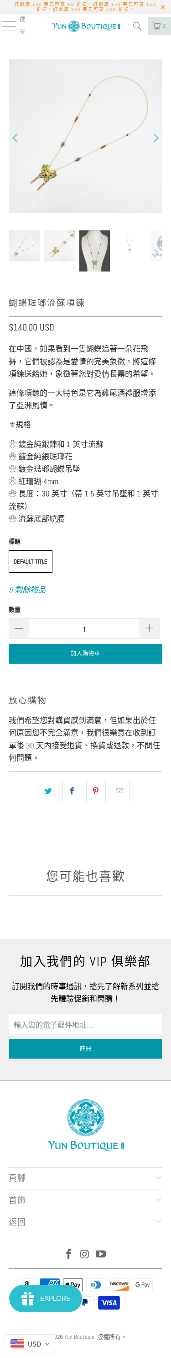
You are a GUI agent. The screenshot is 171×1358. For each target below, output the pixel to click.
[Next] (155, 138)
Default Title (30, 561)
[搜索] (137, 26)
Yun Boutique (79, 1337)
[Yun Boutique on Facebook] (69, 1254)
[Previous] (15, 138)
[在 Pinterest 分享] (96, 791)
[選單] (4, 26)
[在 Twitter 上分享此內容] (48, 791)
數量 (15, 609)
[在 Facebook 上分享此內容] (72, 791)
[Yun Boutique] (86, 26)
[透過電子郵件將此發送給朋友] (120, 791)
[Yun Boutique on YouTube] (101, 1254)
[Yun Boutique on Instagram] (85, 1254)
